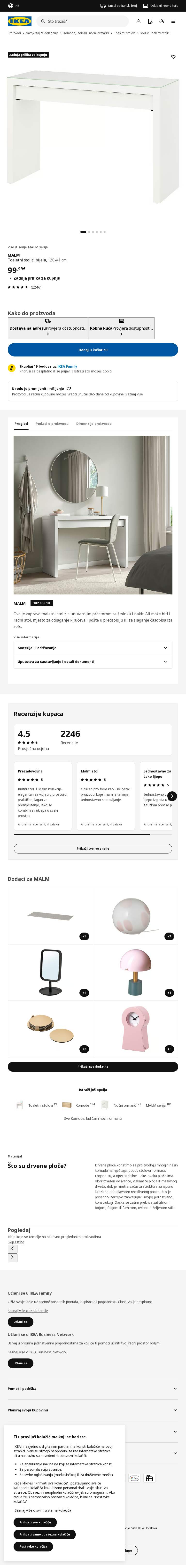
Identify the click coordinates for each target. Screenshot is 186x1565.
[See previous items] (12, 1249)
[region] (93, 136)
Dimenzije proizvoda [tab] (94, 423)
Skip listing (16, 1242)
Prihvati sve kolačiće (35, 1522)
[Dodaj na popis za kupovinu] (173, 57)
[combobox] (81, 21)
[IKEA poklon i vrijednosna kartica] (149, 1478)
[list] (93, 796)
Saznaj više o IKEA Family (28, 1310)
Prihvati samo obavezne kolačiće (44, 1534)
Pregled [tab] (21, 423)
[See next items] (172, 796)
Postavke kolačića (33, 1546)
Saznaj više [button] (134, 394)
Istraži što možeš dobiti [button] (93, 371)
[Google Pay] (134, 1478)
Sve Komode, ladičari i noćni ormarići (93, 1118)
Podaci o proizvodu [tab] (52, 423)
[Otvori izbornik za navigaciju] (173, 21)
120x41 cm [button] (57, 260)
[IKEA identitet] (19, 21)
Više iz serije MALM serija (28, 247)
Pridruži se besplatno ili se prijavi (44, 371)
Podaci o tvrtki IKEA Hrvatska (137, 1528)
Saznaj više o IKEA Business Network (37, 1352)
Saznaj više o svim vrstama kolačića (43, 1510)
